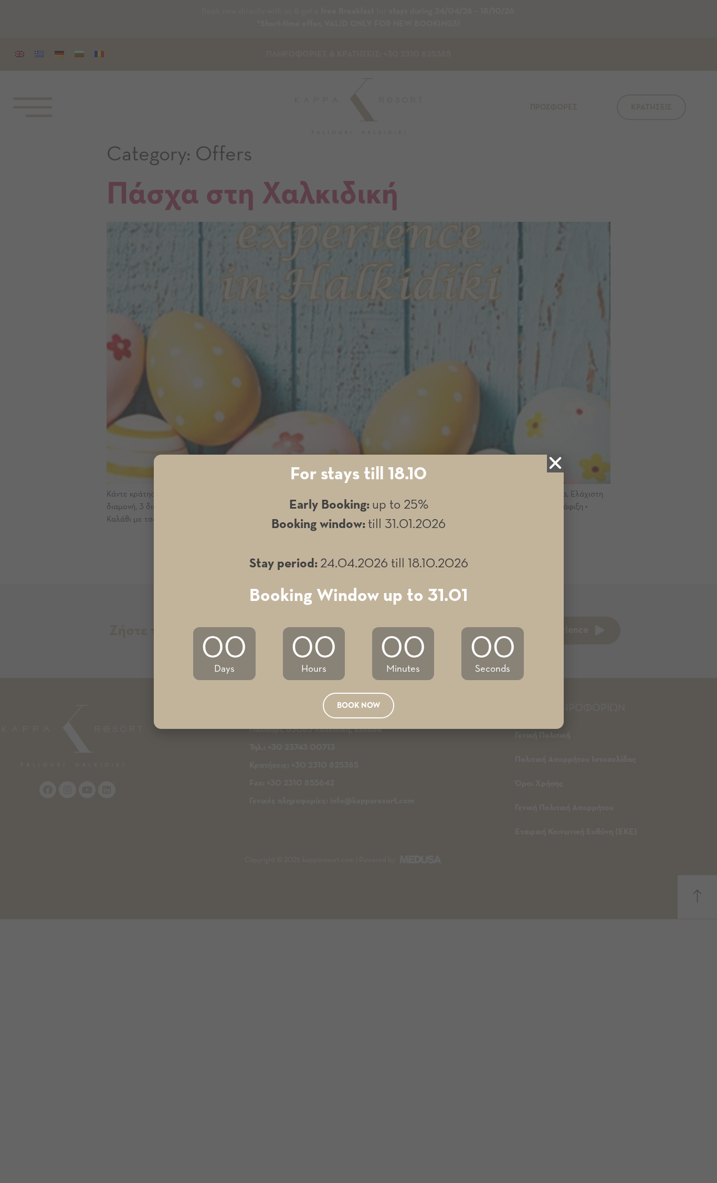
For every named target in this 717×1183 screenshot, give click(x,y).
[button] (358, 705)
